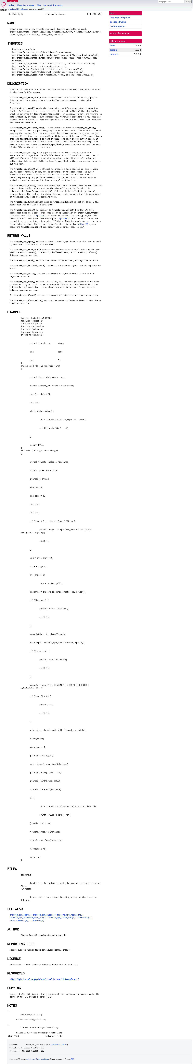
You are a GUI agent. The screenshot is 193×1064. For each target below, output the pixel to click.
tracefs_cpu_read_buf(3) (70, 915)
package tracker (118, 22)
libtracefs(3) (83, 917)
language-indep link (120, 17)
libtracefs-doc (21, 9)
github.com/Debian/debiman (37, 1059)
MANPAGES (12, 1)
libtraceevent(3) (19, 920)
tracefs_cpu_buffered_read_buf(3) (28, 917)
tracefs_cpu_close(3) (44, 915)
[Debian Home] (3, 5)
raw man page (117, 26)
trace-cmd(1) (37, 920)
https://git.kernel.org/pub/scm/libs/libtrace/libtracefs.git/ (44, 979)
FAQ (39, 5)
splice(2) (41, 215)
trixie (112, 45)
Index (11, 5)
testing (12, 9)
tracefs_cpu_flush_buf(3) (61, 917)
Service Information (53, 5)
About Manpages (25, 5)
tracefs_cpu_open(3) (21, 915)
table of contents (120, 33)
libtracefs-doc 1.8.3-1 (59, 1045)
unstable (114, 54)
